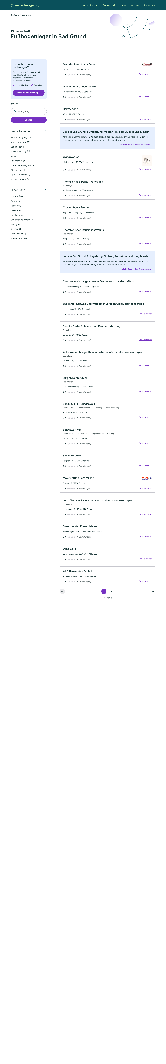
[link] (107, 69)
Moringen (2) (17, 224)
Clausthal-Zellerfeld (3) (22, 219)
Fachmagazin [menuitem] (109, 5)
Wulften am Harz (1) (20, 238)
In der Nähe (18, 190)
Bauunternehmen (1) (20, 174)
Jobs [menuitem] (123, 5)
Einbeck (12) (17, 196)
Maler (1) (15, 156)
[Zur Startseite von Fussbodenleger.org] (25, 5)
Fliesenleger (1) (18, 170)
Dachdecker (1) (18, 160)
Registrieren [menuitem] (149, 5)
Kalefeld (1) (16, 229)
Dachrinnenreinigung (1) (22, 165)
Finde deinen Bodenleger (28, 92)
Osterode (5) (17, 210)
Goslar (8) (15, 201)
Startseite (15, 15)
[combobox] (29, 111)
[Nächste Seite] (152, 591)
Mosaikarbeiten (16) (20, 142)
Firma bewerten (145, 74)
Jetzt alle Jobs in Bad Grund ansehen (135, 144)
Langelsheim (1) (18, 233)
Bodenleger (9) (18, 146)
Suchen (28, 119)
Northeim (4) (17, 215)
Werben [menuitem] (135, 5)
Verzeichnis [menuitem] (88, 5)
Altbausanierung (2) (20, 151)
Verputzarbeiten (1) (20, 179)
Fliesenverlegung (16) (21, 137)
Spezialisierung (20, 131)
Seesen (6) (16, 205)
